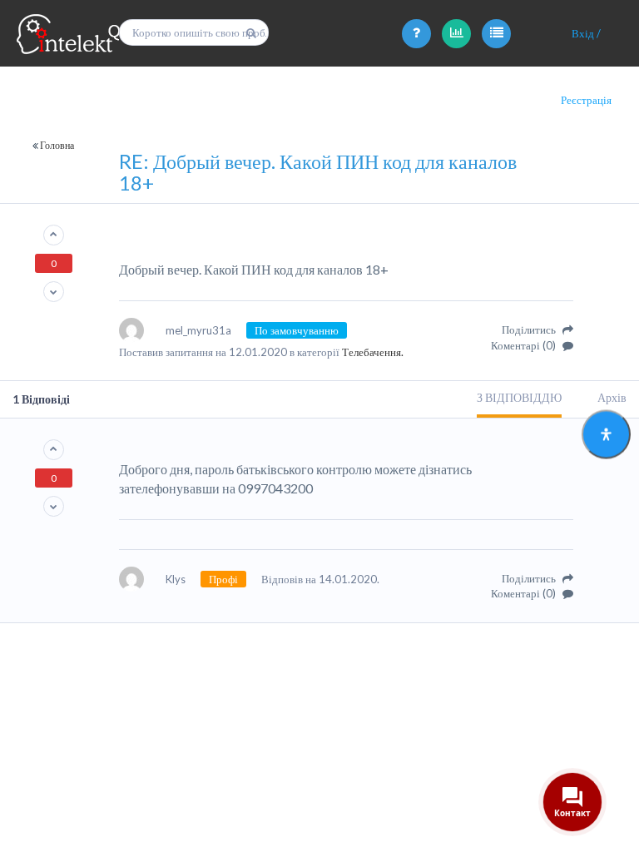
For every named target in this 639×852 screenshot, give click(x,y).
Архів (612, 397)
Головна (57, 145)
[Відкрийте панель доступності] (606, 434)
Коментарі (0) (524, 345)
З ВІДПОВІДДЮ (519, 397)
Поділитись (530, 329)
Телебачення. (373, 352)
